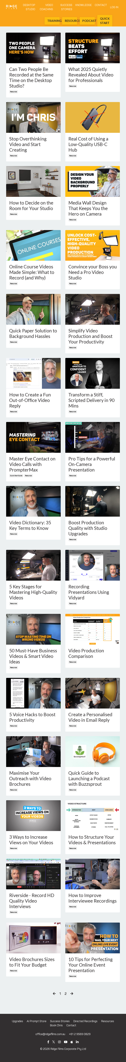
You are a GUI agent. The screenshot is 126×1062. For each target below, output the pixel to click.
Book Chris (56, 1025)
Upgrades (17, 1021)
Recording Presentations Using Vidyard (88, 592)
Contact (71, 1025)
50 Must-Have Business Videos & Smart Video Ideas (33, 656)
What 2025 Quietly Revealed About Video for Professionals (90, 74)
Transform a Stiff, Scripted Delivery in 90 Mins (91, 400)
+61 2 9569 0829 (80, 1034)
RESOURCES (71, 20)
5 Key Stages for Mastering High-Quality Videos (33, 592)
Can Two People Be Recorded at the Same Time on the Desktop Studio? (31, 77)
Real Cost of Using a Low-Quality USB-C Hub (88, 144)
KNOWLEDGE (83, 5)
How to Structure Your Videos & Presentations (92, 839)
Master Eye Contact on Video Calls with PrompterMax (32, 464)
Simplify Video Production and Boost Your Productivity (90, 336)
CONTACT (101, 5)
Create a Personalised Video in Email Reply (90, 717)
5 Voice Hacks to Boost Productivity (32, 717)
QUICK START (105, 21)
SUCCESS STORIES (66, 7)
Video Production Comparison (86, 653)
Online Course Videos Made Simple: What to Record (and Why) (31, 272)
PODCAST (88, 20)
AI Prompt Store (36, 1021)
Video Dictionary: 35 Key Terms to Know (30, 525)
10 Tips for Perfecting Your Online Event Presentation (90, 964)
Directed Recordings (85, 1021)
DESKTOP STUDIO (29, 7)
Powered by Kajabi (63, 1057)
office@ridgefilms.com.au (50, 1034)
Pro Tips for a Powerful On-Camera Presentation (91, 464)
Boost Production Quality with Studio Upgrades (87, 528)
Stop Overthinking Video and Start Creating (28, 144)
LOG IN (114, 7)
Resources (107, 1021)
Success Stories (60, 1021)
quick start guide (16, 476)
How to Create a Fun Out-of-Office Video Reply (30, 400)
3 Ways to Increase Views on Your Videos (31, 839)
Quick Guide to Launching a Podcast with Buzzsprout (89, 778)
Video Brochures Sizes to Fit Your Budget (32, 962)
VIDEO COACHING (46, 7)
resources (13, 92)
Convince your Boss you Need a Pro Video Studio (92, 272)
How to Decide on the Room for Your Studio (31, 205)
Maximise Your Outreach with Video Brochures (30, 778)
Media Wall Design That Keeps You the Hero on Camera (88, 208)
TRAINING (53, 20)
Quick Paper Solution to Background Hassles (33, 333)
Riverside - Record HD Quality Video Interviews (31, 900)
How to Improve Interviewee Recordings (92, 897)
